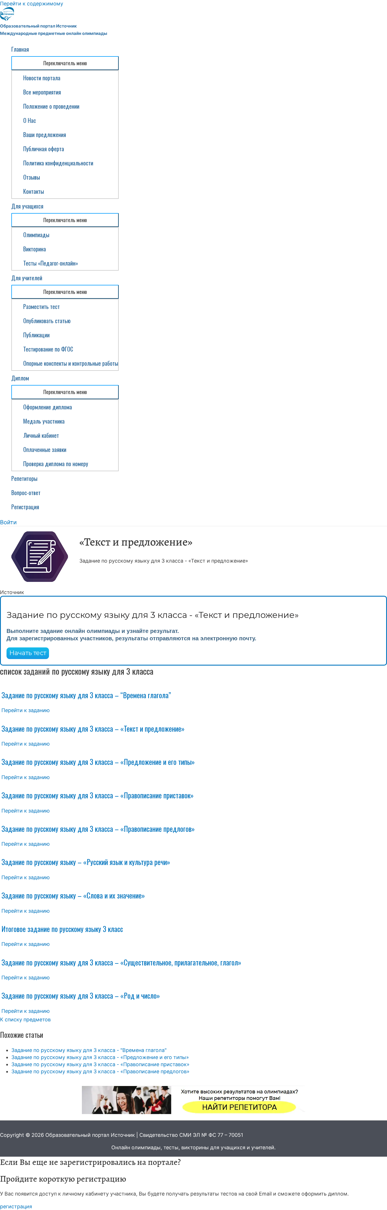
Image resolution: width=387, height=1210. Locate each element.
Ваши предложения (44, 134)
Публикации (36, 335)
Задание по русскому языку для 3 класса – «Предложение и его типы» (98, 761)
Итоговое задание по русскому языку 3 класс (62, 928)
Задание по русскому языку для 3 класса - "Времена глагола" (89, 1050)
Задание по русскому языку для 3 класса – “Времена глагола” (86, 695)
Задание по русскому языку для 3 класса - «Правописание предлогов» (100, 1071)
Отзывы (31, 177)
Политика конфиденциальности (58, 163)
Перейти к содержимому (31, 4)
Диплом (20, 378)
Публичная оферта (43, 148)
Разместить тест (41, 306)
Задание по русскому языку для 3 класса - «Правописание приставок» (100, 1064)
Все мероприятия (42, 92)
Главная (20, 49)
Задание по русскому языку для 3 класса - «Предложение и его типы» (100, 1057)
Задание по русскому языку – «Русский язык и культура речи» (85, 862)
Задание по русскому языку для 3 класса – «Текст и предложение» (92, 728)
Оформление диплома (47, 407)
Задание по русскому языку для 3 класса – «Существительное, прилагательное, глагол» (121, 962)
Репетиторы (24, 478)
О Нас (29, 120)
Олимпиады (36, 234)
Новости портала (41, 77)
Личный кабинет (41, 435)
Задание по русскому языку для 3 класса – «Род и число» (80, 995)
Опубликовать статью (47, 320)
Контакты (33, 191)
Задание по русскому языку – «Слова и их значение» (73, 895)
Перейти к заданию (25, 710)
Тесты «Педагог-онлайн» (50, 263)
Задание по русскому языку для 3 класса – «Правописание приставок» (97, 795)
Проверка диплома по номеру (55, 463)
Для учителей (26, 277)
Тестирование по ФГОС (48, 349)
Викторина (34, 249)
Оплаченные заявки (44, 449)
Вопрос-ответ (26, 492)
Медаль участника (44, 421)
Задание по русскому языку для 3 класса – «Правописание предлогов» (98, 828)
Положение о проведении (51, 106)
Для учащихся (27, 206)
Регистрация (25, 506)
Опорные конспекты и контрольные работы (70, 363)
